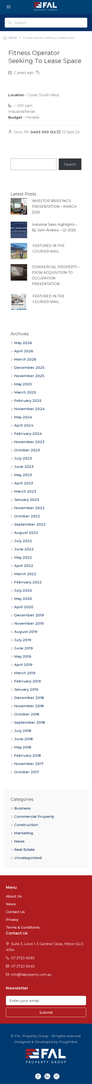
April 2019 (23, 664)
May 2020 (23, 598)
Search (70, 164)
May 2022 (23, 557)
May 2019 (22, 656)
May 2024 (23, 417)
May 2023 (23, 475)
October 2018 (26, 714)
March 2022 (25, 574)
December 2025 (29, 367)
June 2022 (24, 549)
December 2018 (29, 697)
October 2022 (27, 516)
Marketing (23, 833)
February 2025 (28, 400)
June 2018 (23, 739)
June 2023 (23, 466)
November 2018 (29, 706)
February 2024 (28, 433)
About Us (14, 896)
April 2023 (23, 483)
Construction (26, 824)
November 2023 (29, 442)
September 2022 (30, 524)
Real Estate (24, 849)
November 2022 (29, 508)
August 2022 (26, 532)
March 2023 (25, 491)
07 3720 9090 (23, 958)
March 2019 (24, 673)
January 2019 (26, 689)
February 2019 (27, 681)
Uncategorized (28, 858)
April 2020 (23, 607)
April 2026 (23, 351)
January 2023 (26, 499)
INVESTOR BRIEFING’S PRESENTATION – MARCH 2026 (54, 206)
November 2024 (29, 409)
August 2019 (25, 631)
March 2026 (25, 359)
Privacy (12, 920)
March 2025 (25, 392)
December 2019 (29, 615)
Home (13, 37)
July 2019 (22, 640)
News (19, 841)
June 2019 (23, 648)
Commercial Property (34, 816)
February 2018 (27, 755)
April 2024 (23, 425)
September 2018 (29, 722)
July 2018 (22, 730)
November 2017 (28, 763)
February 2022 (28, 582)
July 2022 (23, 541)
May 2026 (23, 343)
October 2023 (27, 450)
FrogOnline (68, 1042)
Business (22, 808)
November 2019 (29, 623)
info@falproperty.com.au (31, 974)
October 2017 (26, 772)
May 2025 (23, 384)
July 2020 (23, 590)
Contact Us (15, 912)
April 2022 (23, 565)
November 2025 (29, 376)
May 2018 (22, 747)
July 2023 (23, 458)
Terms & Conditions (23, 927)
